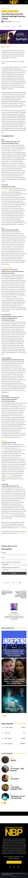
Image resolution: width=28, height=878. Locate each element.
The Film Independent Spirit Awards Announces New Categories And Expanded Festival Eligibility (14, 653)
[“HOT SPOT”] (5, 778)
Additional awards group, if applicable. (10, 567)
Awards (10, 11)
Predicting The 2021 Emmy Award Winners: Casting (7, 593)
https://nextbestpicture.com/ (14, 614)
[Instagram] (13, 867)
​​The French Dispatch (7, 267)
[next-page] (5, 716)
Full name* (4, 552)
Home (3, 8)
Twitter (20, 527)
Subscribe (22, 743)
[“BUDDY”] (5, 759)
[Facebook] (9, 867)
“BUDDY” (13, 760)
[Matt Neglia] (3, 21)
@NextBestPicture (21, 533)
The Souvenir (7, 514)
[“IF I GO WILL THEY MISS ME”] (5, 769)
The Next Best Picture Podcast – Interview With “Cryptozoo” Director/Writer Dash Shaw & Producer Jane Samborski (20, 594)
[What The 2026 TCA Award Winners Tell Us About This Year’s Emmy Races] (14, 671)
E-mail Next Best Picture (14, 862)
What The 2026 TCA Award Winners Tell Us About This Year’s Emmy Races (14, 681)
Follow (23, 727)
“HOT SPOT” (14, 779)
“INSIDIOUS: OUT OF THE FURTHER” (14, 710)
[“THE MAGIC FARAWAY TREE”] (5, 787)
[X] (14, 621)
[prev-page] (3, 716)
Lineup (16, 11)
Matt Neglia (8, 21)
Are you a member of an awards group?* (11, 562)
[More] (20, 26)
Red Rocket (4, 441)
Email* (3, 557)
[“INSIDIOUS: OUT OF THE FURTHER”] (14, 699)
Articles (7, 8)
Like (24, 732)
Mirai (11, 148)
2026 (13, 706)
